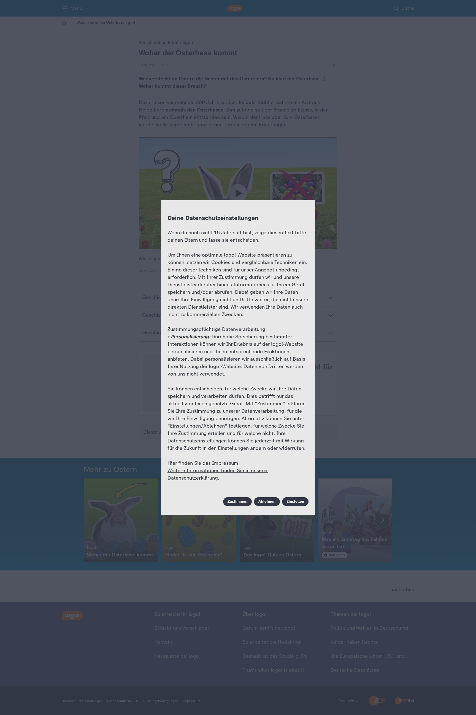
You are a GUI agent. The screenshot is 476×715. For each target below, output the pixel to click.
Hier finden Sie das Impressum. (203, 463)
